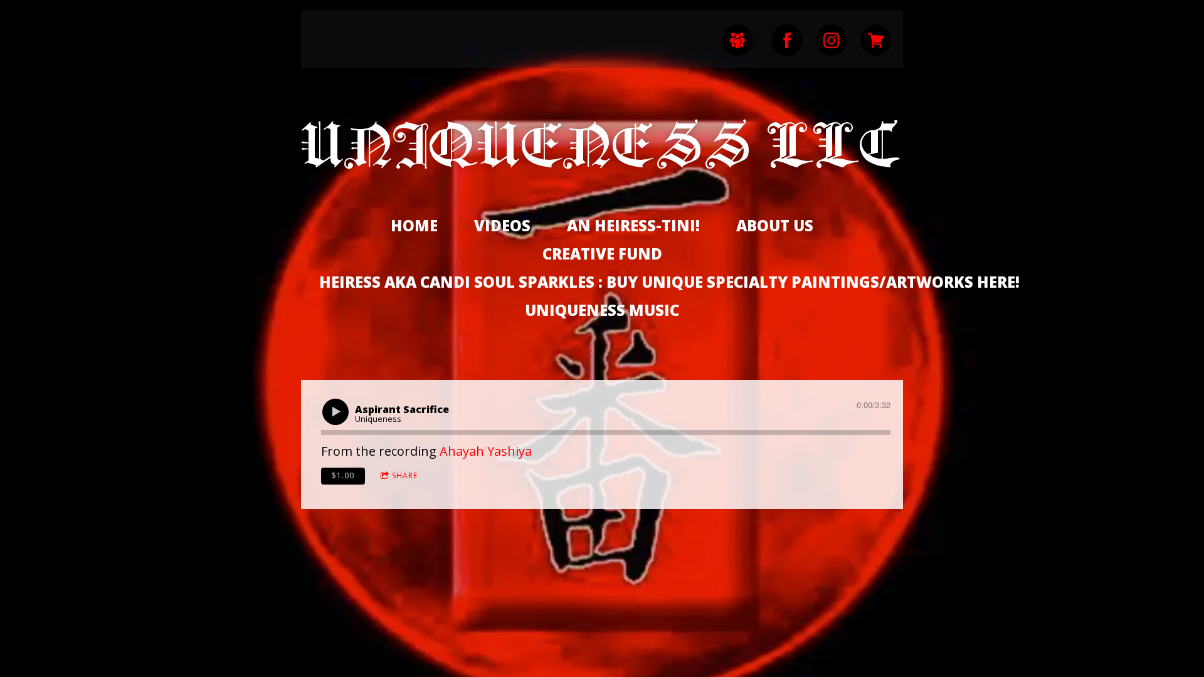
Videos (502, 225)
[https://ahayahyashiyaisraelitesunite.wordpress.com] (737, 40)
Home (414, 225)
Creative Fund (602, 253)
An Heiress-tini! (633, 225)
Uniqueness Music (602, 310)
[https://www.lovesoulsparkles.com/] (876, 40)
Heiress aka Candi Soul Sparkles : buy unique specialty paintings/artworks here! (669, 281)
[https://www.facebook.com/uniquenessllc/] (787, 40)
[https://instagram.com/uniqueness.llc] (831, 40)
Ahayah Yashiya (486, 451)
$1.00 (343, 475)
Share (405, 475)
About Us (774, 225)
